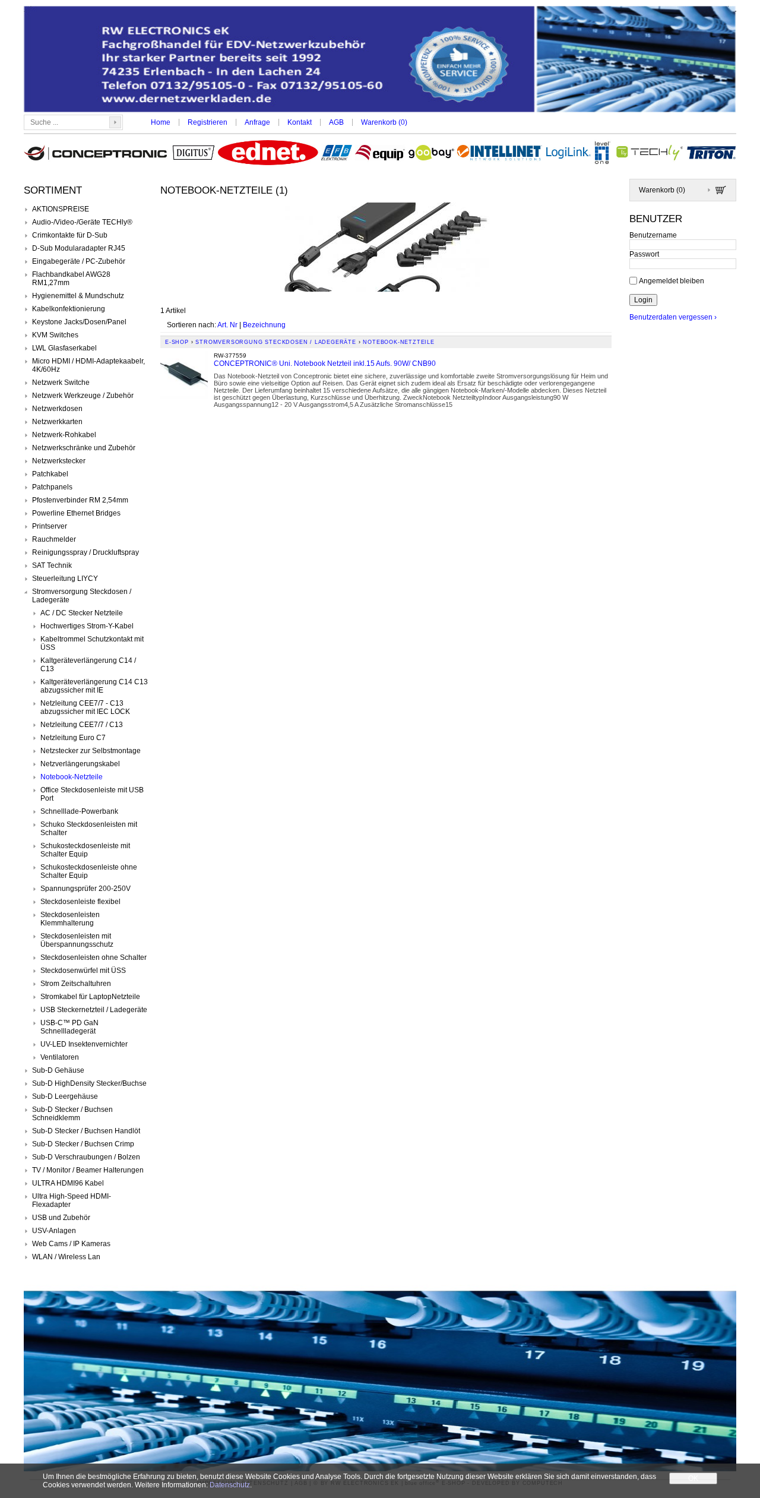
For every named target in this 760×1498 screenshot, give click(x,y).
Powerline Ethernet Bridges (76, 513)
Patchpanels (52, 487)
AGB (336, 122)
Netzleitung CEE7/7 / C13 (81, 724)
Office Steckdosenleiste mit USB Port (92, 794)
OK (693, 1478)
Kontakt (299, 122)
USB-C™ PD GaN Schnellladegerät (69, 1027)
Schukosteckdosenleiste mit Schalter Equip (85, 850)
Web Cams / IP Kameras (71, 1244)
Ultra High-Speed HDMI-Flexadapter (71, 1200)
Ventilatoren (59, 1057)
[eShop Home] (380, 60)
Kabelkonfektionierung (68, 309)
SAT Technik (52, 565)
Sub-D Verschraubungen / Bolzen (86, 1157)
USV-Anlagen (54, 1231)
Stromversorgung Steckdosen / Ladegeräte (81, 595)
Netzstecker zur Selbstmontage (90, 751)
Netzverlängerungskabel (80, 764)
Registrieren (207, 122)
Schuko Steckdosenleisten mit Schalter (88, 828)
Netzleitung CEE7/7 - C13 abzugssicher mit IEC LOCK (85, 707)
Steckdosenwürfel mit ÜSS (83, 970)
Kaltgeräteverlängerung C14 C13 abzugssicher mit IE (94, 686)
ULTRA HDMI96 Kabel (68, 1183)
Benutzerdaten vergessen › (673, 317)
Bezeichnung (264, 325)
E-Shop (177, 342)
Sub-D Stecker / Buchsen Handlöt (86, 1131)
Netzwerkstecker (59, 461)
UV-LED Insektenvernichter (84, 1044)
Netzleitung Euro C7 (73, 738)
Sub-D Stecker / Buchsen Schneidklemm (72, 1113)
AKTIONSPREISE (60, 209)
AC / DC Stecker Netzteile (81, 613)
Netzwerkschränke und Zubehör (83, 448)
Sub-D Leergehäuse (65, 1096)
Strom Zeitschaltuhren (75, 983)
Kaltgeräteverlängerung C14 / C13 (88, 664)
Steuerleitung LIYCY (65, 578)
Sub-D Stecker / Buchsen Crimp (83, 1144)
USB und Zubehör (61, 1217)
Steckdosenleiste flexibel (80, 901)
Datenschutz (230, 1485)
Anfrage (257, 122)
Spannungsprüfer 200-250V (85, 888)
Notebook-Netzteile (71, 777)
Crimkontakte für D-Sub (69, 235)
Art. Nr (227, 325)
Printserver (49, 526)
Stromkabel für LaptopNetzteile (90, 997)
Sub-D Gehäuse (58, 1070)
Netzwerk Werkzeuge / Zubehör (83, 395)
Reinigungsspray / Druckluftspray (85, 552)
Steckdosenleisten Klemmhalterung (70, 919)
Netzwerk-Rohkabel (64, 435)
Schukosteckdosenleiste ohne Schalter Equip (88, 871)
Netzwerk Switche (61, 382)
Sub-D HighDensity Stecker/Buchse (89, 1083)
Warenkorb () (384, 122)
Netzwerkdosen (57, 408)
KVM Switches (55, 335)
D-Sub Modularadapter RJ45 (78, 248)
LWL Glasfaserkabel (64, 348)
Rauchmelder (54, 539)
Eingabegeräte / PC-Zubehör (78, 261)
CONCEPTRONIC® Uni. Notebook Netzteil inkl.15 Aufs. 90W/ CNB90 (325, 363)
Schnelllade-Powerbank (79, 811)
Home (160, 122)
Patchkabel (50, 474)
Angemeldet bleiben (671, 280)
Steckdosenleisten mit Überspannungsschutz (76, 940)
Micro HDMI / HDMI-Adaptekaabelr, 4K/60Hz (88, 365)
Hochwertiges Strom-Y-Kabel (87, 626)
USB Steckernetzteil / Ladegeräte (93, 1010)
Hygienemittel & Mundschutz (78, 296)
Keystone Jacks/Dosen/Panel (79, 322)
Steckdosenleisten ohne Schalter (93, 957)
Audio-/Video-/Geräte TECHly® (82, 222)
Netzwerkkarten (57, 422)
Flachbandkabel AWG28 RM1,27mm (71, 278)
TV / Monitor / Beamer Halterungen (88, 1170)
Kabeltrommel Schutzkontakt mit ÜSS (92, 643)
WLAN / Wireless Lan (66, 1257)
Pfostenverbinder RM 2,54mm (80, 500)
